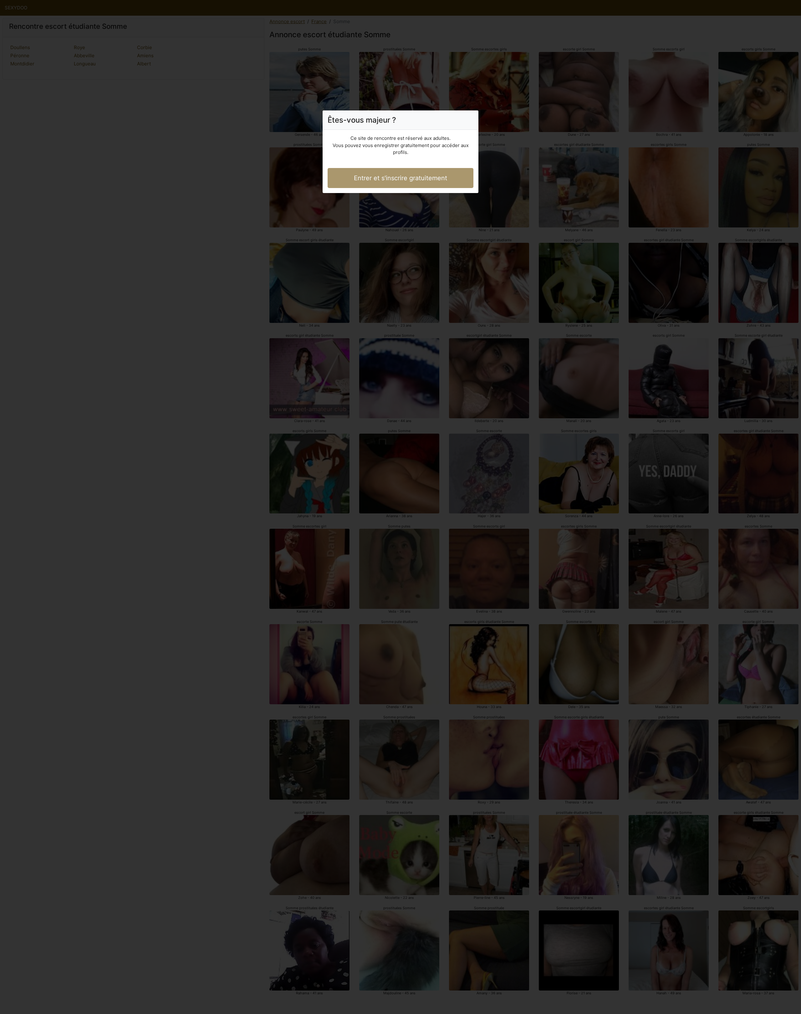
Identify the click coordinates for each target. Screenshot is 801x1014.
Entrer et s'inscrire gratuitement (400, 178)
